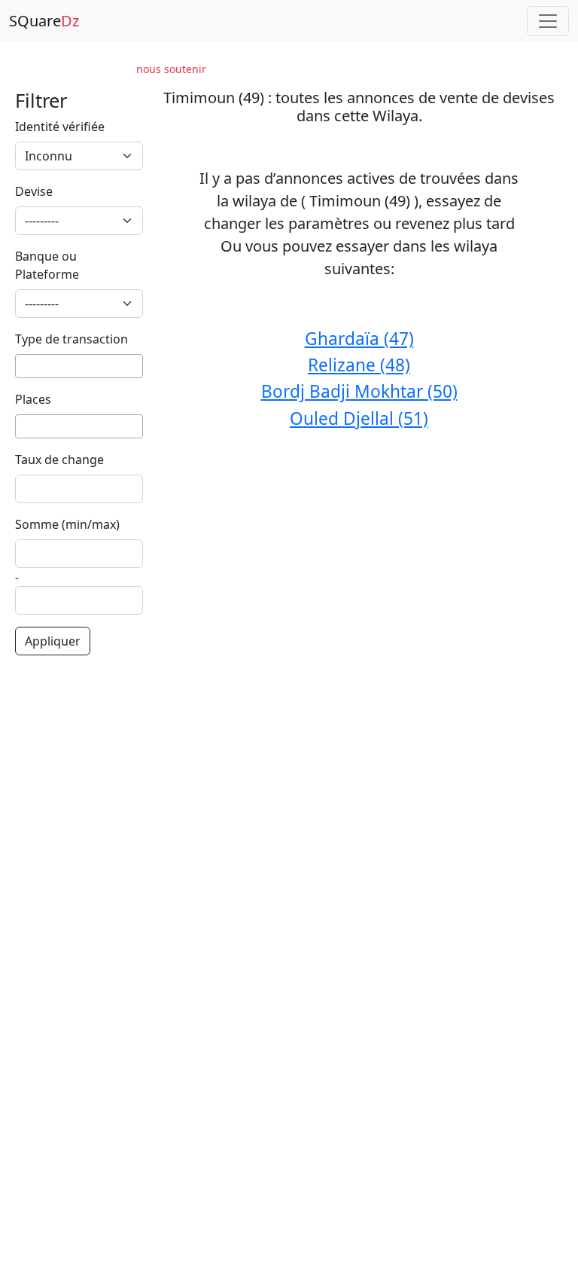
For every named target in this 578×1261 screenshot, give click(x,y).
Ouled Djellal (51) (359, 418)
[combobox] (79, 366)
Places (33, 399)
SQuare (44, 21)
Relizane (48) (359, 365)
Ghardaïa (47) (359, 338)
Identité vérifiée (60, 126)
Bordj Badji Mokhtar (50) (359, 391)
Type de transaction (71, 339)
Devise (34, 191)
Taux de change (59, 459)
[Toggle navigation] (548, 21)
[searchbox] (24, 366)
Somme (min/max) (67, 524)
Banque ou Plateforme (47, 265)
